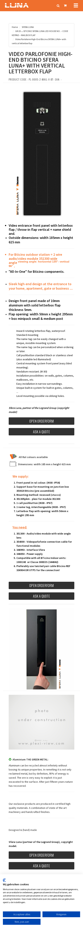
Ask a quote (41, 431)
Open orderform (41, 421)
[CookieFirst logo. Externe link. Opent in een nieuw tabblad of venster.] (4, 880)
